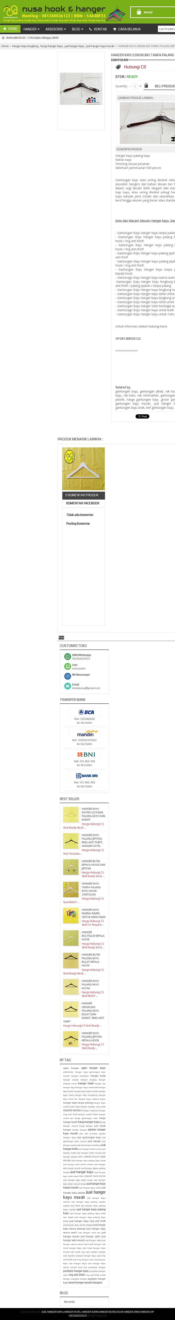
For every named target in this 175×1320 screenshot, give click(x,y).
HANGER (29, 29)
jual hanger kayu (74, 46)
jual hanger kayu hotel (90, 1187)
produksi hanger (97, 1267)
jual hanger (94, 1141)
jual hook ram (78, 1251)
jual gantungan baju (89, 1137)
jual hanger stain (93, 1240)
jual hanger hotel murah (89, 1152)
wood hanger (76, 1282)
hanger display (89, 1079)
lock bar (82, 1267)
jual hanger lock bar (89, 1232)
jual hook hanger (92, 1244)
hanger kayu (69, 1087)
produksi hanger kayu (76, 1271)
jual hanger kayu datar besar (78, 1180)
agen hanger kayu (93, 1068)
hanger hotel (85, 1083)
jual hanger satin (91, 1236)
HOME (12, 28)
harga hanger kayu (51, 46)
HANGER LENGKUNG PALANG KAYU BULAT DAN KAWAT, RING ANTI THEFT (83, 1012)
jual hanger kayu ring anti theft (87, 1221)
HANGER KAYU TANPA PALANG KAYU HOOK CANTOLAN (91, 889)
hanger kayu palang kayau (92, 1099)
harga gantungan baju (86, 1118)
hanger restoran (90, 1110)
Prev (61, 637)
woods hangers (93, 1282)
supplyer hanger (79, 1278)
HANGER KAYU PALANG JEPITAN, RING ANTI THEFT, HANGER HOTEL (92, 840)
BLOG (76, 29)
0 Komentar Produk (82, 495)
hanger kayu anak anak (87, 1087)
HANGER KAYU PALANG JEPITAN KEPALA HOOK (92, 1036)
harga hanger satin (89, 1126)
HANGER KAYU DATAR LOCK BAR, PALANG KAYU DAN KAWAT (93, 814)
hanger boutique (80, 1075)
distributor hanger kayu (75, 1072)
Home (5, 46)
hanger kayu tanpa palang (78, 1102)
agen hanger (71, 1068)
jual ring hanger (81, 1259)
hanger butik (98, 1075)
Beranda (69, 1302)
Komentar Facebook (82, 503)
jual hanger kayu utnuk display (78, 1225)
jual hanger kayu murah (100, 46)
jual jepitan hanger (96, 1251)
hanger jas (100, 1083)
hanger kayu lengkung (25, 46)
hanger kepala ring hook (93, 1106)
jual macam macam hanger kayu (79, 1255)
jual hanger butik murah (90, 1149)
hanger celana (71, 1079)
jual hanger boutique (90, 1145)
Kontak (100, 29)
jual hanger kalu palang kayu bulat (88, 1160)
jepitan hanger (79, 1129)
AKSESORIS (54, 29)
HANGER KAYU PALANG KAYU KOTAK (90, 984)
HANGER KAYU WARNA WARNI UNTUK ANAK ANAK (93, 913)
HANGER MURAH (72, 1110)
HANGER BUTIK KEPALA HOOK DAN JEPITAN (93, 864)
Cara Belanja (129, 29)
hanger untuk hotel (88, 1114)
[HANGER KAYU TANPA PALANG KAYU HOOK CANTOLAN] (83, 469)
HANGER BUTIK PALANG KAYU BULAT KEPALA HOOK (91, 960)
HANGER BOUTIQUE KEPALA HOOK (93, 935)
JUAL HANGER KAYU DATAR (92, 1176)
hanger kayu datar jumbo (86, 1091)
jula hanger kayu (78, 1263)
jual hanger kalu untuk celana (78, 1164)
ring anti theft (77, 1275)
